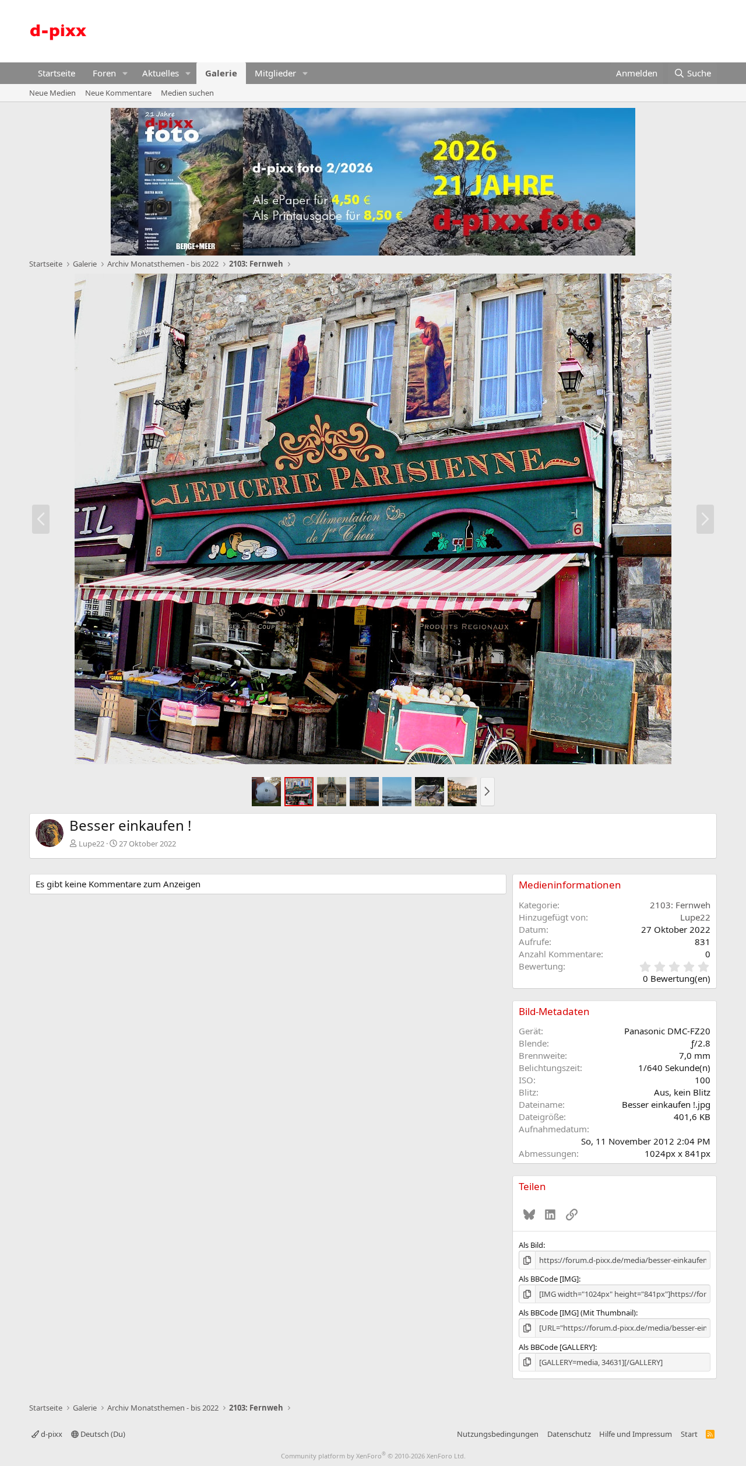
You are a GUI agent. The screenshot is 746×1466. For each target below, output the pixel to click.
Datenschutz (569, 1434)
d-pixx (50, 1434)
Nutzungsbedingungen (498, 1434)
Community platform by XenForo (373, 1455)
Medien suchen (187, 93)
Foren (104, 73)
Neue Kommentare (118, 93)
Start (689, 1434)
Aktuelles (160, 73)
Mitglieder (275, 73)
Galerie (221, 73)
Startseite (56, 73)
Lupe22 (91, 843)
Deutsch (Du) (102, 1434)
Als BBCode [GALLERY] (557, 1347)
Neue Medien (52, 93)
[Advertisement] (505, 30)
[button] (125, 73)
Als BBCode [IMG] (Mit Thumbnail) (577, 1312)
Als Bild (531, 1245)
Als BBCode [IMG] (549, 1278)
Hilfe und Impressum (635, 1434)
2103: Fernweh (680, 905)
